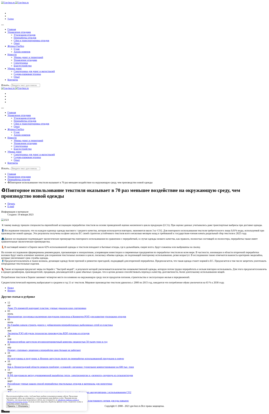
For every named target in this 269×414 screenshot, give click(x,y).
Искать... (6, 85)
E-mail (10, 206)
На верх (5, 411)
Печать (11, 203)
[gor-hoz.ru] (15, 2)
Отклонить (23, 406)
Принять (11, 406)
